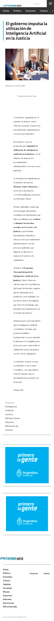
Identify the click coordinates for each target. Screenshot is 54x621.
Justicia (9, 414)
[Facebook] (30, 570)
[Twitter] (43, 570)
